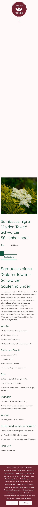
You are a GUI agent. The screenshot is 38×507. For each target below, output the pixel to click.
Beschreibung (9, 257)
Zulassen (12, 503)
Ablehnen (25, 503)
